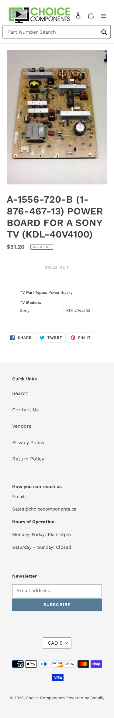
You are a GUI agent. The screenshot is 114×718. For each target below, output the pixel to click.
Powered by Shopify (85, 698)
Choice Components (45, 698)
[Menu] (103, 15)
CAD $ (55, 643)
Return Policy (28, 459)
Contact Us (25, 410)
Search (20, 393)
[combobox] (56, 32)
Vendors (21, 426)
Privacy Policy (28, 442)
